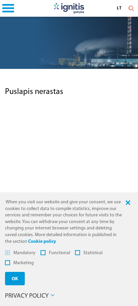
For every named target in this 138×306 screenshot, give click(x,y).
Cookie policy (42, 241)
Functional (59, 253)
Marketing (23, 263)
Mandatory (24, 253)
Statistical (92, 253)
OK (15, 279)
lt (120, 8)
